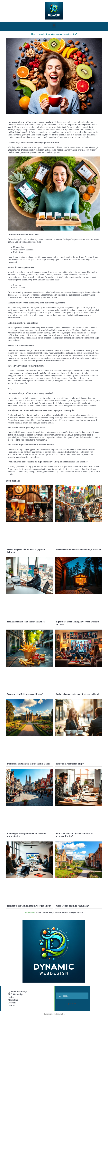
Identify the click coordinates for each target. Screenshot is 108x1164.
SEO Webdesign (15, 994)
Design (11, 997)
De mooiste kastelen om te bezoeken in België (28, 764)
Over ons (12, 1002)
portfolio (72, 1003)
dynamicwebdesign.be (54, 1014)
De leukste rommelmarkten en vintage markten (78, 549)
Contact (11, 1005)
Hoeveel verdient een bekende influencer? (27, 621)
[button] (54, 25)
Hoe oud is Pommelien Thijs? (70, 764)
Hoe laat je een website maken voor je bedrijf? (29, 906)
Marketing (13, 1000)
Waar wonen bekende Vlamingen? (72, 906)
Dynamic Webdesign (17, 991)
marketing (30, 912)
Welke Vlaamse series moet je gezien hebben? (77, 694)
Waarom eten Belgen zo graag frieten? (25, 694)
